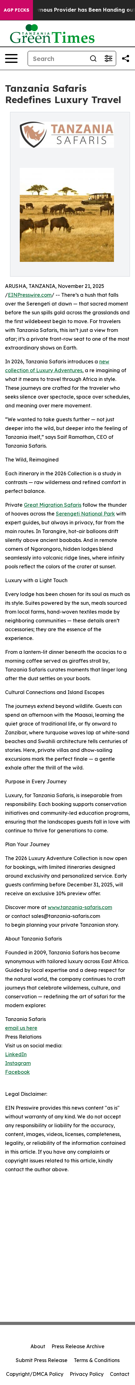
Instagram (18, 1063)
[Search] (93, 58)
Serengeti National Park (85, 513)
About (37, 1346)
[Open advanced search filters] (108, 58)
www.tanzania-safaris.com (80, 907)
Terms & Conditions (97, 1360)
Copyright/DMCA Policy (34, 1374)
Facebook (17, 1072)
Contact (119, 1374)
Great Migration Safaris (52, 505)
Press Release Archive (78, 1346)
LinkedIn (16, 1054)
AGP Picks (16, 10)
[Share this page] (125, 58)
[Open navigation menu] (11, 58)
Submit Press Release (42, 1360)
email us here (21, 1028)
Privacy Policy (87, 1374)
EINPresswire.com (29, 295)
